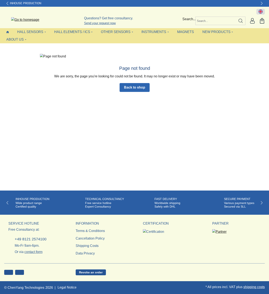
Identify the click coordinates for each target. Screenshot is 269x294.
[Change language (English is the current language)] (260, 12)
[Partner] (219, 230)
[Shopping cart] (262, 21)
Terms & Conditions (90, 231)
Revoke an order (91, 272)
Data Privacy (85, 253)
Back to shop (134, 87)
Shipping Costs (87, 246)
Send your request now (100, 23)
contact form (33, 252)
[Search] (240, 21)
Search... (189, 19)
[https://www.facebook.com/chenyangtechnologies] (8, 272)
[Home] (7, 32)
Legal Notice (67, 287)
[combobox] (215, 21)
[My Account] (252, 21)
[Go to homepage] (22, 20)
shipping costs (254, 287)
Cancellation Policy (90, 238)
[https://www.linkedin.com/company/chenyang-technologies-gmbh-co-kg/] (19, 272)
